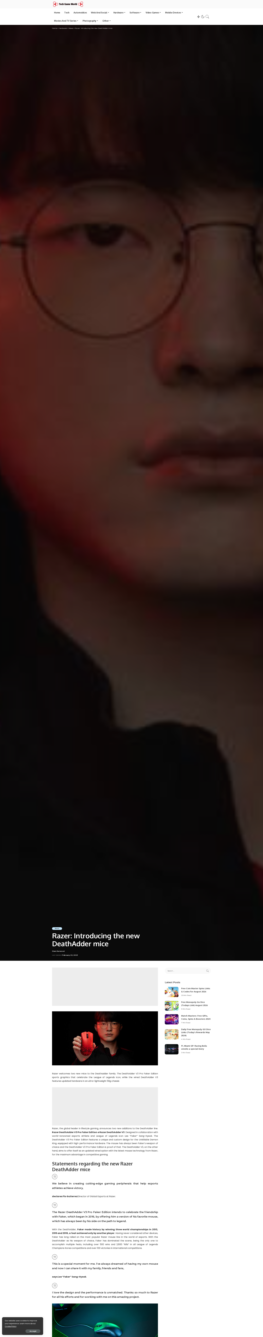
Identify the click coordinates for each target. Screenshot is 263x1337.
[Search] (207, 16)
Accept (33, 1331)
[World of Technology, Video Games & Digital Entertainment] (68, 4)
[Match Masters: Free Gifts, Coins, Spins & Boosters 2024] (171, 1019)
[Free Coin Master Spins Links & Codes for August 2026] (171, 992)
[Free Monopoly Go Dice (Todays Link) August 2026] (171, 1006)
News (57, 928)
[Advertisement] (105, 987)
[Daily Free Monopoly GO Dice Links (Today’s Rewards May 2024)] (171, 1034)
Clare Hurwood (58, 951)
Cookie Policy (10, 1326)
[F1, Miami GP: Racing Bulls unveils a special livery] (171, 1049)
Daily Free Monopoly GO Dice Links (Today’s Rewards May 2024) (196, 1032)
